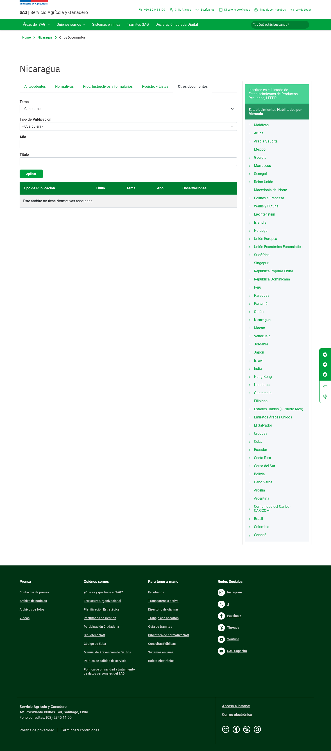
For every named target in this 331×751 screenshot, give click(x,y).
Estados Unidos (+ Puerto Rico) (278, 409)
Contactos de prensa (34, 592)
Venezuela (262, 336)
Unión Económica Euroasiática (278, 247)
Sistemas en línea (161, 652)
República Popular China (273, 271)
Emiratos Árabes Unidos (273, 417)
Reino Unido (263, 182)
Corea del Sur (264, 466)
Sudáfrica (262, 255)
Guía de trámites (160, 626)
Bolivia (259, 474)
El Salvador (263, 425)
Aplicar (31, 174)
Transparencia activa (163, 601)
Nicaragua (45, 37)
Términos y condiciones (80, 730)
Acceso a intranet (236, 706)
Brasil (258, 519)
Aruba (258, 133)
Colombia (261, 527)
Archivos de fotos (32, 609)
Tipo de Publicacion (35, 119)
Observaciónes (194, 188)
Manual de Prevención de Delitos (107, 652)
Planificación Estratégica (102, 609)
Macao (259, 328)
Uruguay (260, 433)
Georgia (260, 157)
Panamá (261, 303)
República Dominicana (272, 279)
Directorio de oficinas (237, 9)
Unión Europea (265, 239)
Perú (257, 287)
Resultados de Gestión (100, 618)
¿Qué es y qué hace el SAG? (103, 592)
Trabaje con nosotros (272, 9)
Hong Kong (263, 376)
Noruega (261, 230)
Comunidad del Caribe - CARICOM (272, 508)
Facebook (234, 616)
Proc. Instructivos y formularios (108, 86)
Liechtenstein (264, 214)
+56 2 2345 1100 (154, 9)
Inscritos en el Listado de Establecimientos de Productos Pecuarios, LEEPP (273, 94)
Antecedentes (35, 86)
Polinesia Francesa (269, 198)
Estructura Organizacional (102, 601)
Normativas (64, 86)
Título (24, 154)
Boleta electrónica (161, 661)
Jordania (261, 344)
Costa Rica (262, 458)
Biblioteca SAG (94, 635)
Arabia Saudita (266, 141)
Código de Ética (95, 643)
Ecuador (260, 450)
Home (26, 37)
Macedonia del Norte (270, 190)
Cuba (258, 441)
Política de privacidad (37, 730)
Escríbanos (207, 9)
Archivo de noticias (33, 601)
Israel (258, 360)
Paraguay (261, 295)
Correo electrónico (237, 714)
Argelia (259, 490)
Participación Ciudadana (101, 626)
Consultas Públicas (162, 643)
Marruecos (262, 165)
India (258, 368)
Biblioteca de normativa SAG (168, 635)
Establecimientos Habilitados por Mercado (275, 112)
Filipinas (261, 401)
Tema (24, 102)
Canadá (260, 535)
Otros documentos (193, 86)
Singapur (261, 263)
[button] (36, 24)
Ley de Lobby (303, 9)
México (259, 149)
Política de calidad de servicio (105, 661)
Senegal (260, 174)
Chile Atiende (182, 9)
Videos (24, 618)
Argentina (261, 498)
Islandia (260, 222)
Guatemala (263, 393)
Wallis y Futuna (266, 206)
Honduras (262, 385)
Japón (259, 352)
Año (23, 137)
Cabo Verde (263, 482)
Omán (259, 312)
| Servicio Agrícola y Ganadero (54, 12)
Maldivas (261, 125)
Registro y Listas (155, 86)
